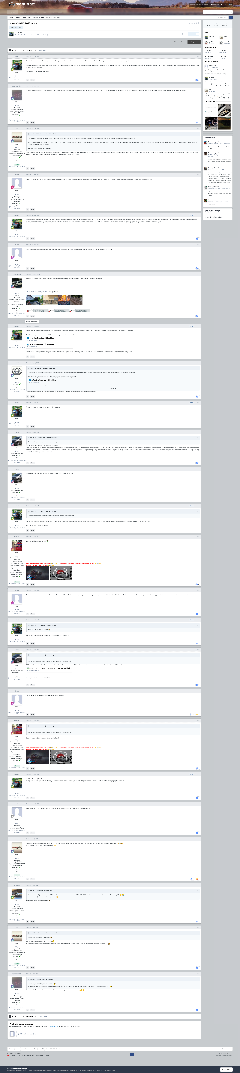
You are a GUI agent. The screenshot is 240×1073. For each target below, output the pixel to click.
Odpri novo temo (179, 42)
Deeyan (17, 536)
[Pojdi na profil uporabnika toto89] (17, 183)
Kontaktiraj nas (39, 1055)
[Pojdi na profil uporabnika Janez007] (17, 371)
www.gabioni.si (53, 291)
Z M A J (212, 155)
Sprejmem (227, 1069)
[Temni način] (226, 5)
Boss (211, 169)
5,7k (17, 382)
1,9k (17, 105)
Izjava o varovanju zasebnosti (25, 1055)
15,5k (17, 556)
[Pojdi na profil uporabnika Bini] (17, 137)
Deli (184, 34)
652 (17, 264)
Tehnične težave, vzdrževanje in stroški (36, 35)
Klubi (44, 12)
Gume (210, 200)
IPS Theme (10, 1053)
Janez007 (17, 363)
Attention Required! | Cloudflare (42, 338)
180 (17, 194)
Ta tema (224, 12)
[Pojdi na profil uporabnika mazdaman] (17, 283)
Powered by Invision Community (224, 1055)
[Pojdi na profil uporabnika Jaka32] (11, 34)
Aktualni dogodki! (213, 142)
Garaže (60, 12)
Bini (17, 128)
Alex (211, 143)
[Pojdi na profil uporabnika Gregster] (17, 894)
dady (17, 804)
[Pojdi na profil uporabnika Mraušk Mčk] (205, 187)
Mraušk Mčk (213, 188)
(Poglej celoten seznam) (212, 211)
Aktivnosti (23, 12)
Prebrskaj (12, 12)
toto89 (17, 174)
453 (17, 76)
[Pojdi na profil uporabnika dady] (17, 812)
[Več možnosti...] (198, 56)
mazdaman (17, 274)
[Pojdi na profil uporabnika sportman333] (17, 95)
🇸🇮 (230, 4)
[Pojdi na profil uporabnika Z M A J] (205, 153)
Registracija (215, 4)
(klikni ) (50, 565)
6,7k (17, 293)
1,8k (17, 451)
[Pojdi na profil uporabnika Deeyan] (17, 545)
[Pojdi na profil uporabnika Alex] (205, 142)
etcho (212, 201)
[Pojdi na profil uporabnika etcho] (205, 200)
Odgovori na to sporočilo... (27, 1034)
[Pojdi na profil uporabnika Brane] (17, 253)
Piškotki (47, 1055)
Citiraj (32, 80)
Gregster (17, 885)
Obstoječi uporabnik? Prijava (199, 4)
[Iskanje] (231, 12)
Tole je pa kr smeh (213, 168)
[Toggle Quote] (29, 134)
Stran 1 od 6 (42, 50)
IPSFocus (18, 1053)
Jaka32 (19, 33)
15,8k (17, 148)
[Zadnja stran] (35, 50)
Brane (17, 245)
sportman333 (16, 86)
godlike (211, 42)
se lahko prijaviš (53, 1026)
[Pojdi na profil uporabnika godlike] (206, 42)
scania (17, 432)
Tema (13, 1055)
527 (17, 904)
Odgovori (194, 42)
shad (216, 217)
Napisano (222, 143)
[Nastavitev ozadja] (222, 5)
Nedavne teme (35, 12)
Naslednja (29, 50)
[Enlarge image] (28, 338)
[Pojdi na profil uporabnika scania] (17, 441)
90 (17, 823)
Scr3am (207, 217)
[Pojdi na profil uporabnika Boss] (205, 168)
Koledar (52, 12)
